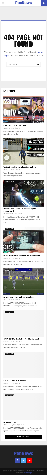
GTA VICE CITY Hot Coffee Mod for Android (21, 339)
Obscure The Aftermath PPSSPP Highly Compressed (19, 210)
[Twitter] (23, 460)
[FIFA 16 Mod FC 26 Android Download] (23, 281)
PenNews (23, 3)
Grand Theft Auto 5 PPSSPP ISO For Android (21, 255)
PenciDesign (28, 473)
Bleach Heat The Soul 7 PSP (14, 125)
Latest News (9, 91)
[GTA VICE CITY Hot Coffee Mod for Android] (23, 323)
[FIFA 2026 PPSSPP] (23, 406)
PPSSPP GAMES (9, 98)
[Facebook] (17, 460)
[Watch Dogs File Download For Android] (23, 151)
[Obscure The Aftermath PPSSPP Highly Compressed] (23, 193)
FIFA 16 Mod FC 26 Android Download (18, 297)
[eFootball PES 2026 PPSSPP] (23, 365)
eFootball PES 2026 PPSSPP (14, 380)
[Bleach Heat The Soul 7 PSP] (23, 109)
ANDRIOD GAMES (9, 140)
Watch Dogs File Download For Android (19, 167)
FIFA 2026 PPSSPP (10, 422)
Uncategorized (9, 312)
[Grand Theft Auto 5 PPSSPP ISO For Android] (23, 240)
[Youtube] (29, 460)
